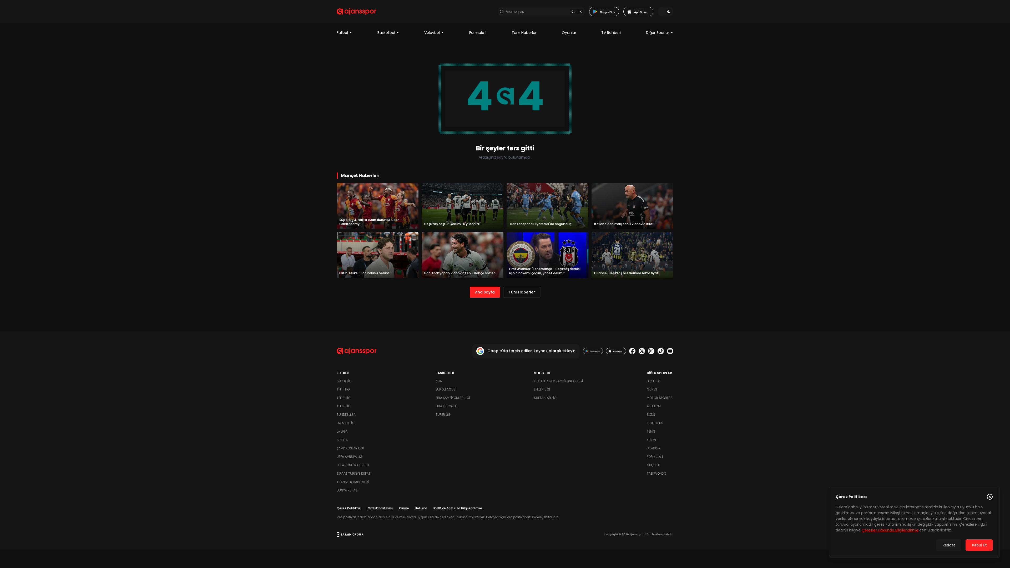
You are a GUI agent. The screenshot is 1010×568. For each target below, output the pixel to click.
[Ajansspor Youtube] (670, 351)
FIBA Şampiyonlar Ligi (453, 397)
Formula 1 (477, 32)
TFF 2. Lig (344, 397)
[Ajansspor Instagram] (651, 351)
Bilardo (653, 448)
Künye (404, 508)
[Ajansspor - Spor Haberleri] (356, 11)
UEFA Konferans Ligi (353, 465)
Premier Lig (346, 423)
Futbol (342, 32)
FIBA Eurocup (446, 406)
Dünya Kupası (347, 490)
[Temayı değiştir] (665, 11)
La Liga (342, 431)
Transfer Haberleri (353, 482)
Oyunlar (569, 32)
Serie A (342, 440)
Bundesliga (346, 414)
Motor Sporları (660, 397)
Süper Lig (344, 381)
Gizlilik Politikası (380, 508)
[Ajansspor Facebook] (632, 351)
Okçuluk (654, 465)
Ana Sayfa (485, 292)
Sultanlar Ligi (545, 397)
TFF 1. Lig (343, 389)
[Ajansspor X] (642, 351)
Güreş (652, 389)
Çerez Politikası (349, 508)
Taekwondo (656, 473)
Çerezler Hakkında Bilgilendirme (890, 530)
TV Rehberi (611, 32)
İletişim (421, 508)
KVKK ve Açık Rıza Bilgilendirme (457, 508)
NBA (439, 381)
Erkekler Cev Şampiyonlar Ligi (558, 381)
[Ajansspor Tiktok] (661, 351)
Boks (651, 414)
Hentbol (653, 381)
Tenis (651, 431)
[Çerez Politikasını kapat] (990, 497)
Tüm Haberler (524, 32)
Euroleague (445, 389)
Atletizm (654, 406)
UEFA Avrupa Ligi (350, 456)
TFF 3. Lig (344, 406)
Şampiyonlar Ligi (350, 448)
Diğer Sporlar (657, 32)
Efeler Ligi (542, 389)
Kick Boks (655, 423)
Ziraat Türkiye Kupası (354, 473)
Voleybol (432, 32)
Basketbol (386, 32)
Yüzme (652, 440)
